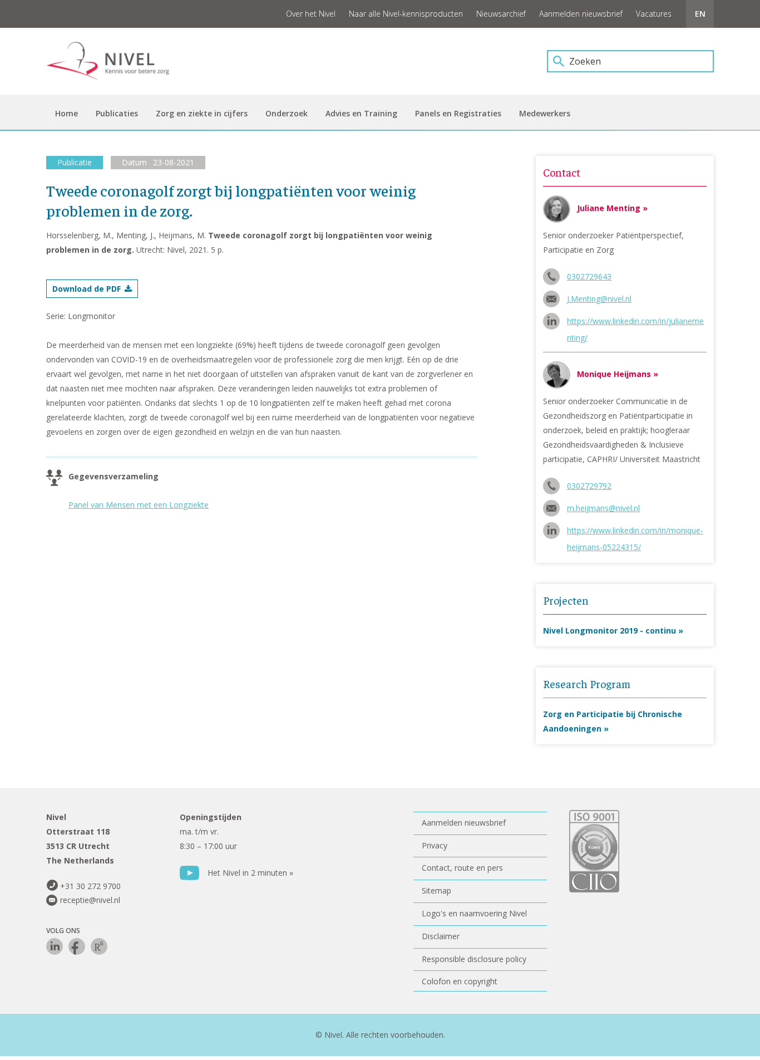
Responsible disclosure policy (474, 959)
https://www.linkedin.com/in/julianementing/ (635, 323)
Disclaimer (441, 936)
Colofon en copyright (459, 981)
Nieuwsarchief (501, 13)
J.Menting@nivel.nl (599, 298)
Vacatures (654, 13)
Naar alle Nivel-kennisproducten (406, 13)
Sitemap (436, 890)
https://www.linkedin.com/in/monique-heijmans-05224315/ (635, 532)
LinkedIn (54, 946)
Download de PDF (86, 288)
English (700, 14)
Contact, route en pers (462, 867)
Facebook (76, 946)
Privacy (434, 845)
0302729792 (589, 485)
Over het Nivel (310, 13)
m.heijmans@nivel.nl (603, 508)
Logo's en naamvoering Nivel (474, 913)
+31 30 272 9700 (90, 886)
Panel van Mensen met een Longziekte (138, 504)
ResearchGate (99, 946)
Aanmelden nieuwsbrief (581, 13)
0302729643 (589, 276)
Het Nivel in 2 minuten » (250, 872)
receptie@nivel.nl (90, 900)
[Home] (115, 61)
